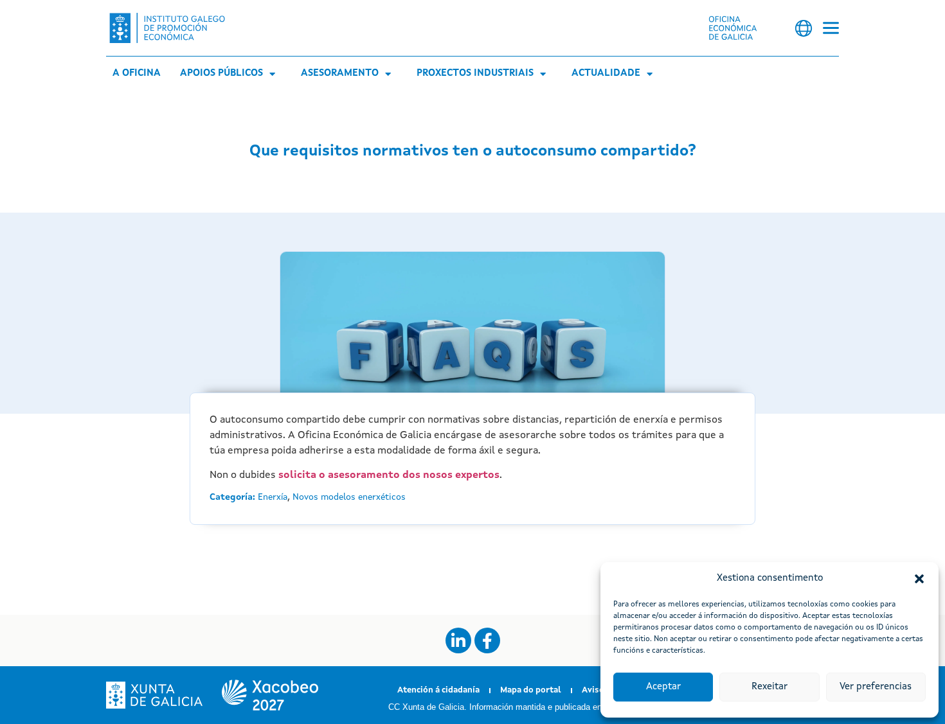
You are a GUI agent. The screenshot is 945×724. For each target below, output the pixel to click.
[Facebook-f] (487, 640)
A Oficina (137, 73)
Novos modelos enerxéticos (349, 497)
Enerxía (272, 497)
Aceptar (663, 687)
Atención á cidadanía (438, 690)
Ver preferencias (876, 687)
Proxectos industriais (475, 73)
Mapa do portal (530, 690)
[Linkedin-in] (458, 640)
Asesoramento (340, 73)
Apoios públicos (221, 73)
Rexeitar (770, 687)
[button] (919, 578)
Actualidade (606, 73)
